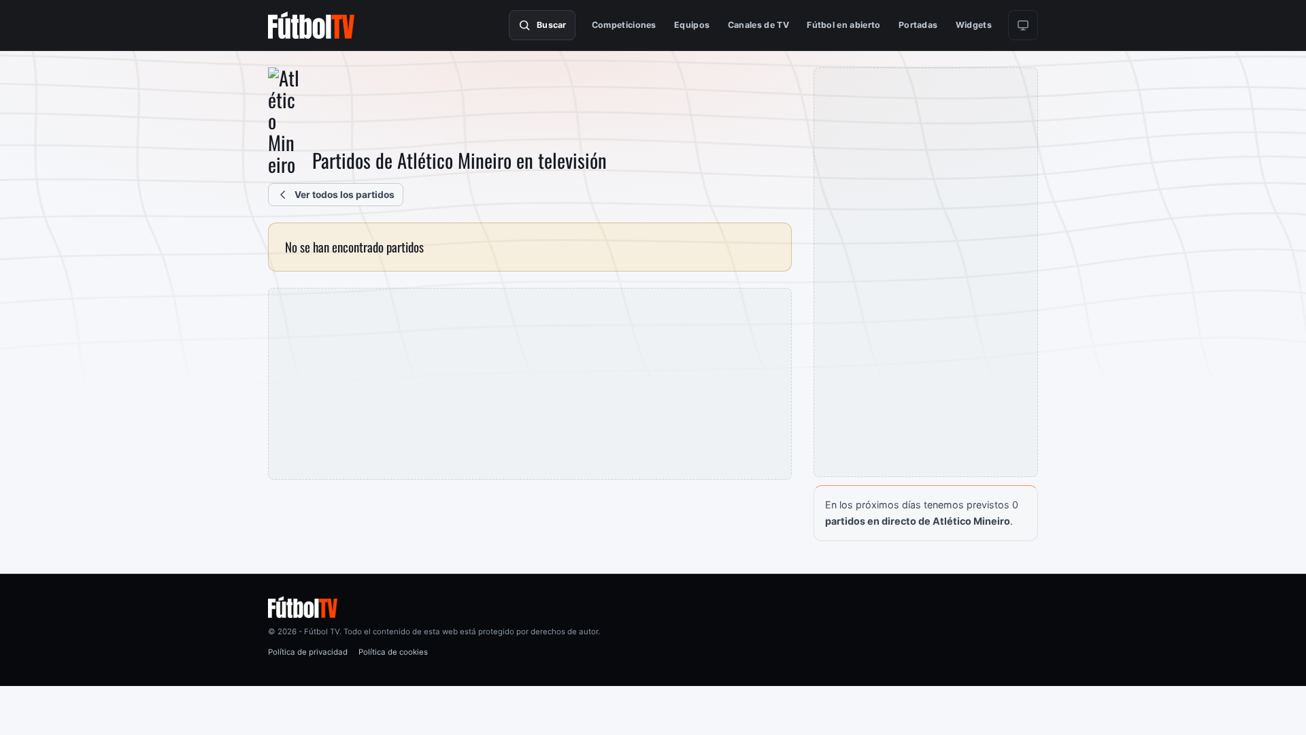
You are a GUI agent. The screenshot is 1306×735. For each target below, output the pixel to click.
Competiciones (624, 25)
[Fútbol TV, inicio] (311, 25)
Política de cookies (393, 652)
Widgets (974, 25)
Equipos (691, 25)
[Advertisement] (530, 384)
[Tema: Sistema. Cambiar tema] (1023, 25)
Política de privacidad (308, 652)
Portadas (918, 25)
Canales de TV (758, 25)
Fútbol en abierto (843, 25)
